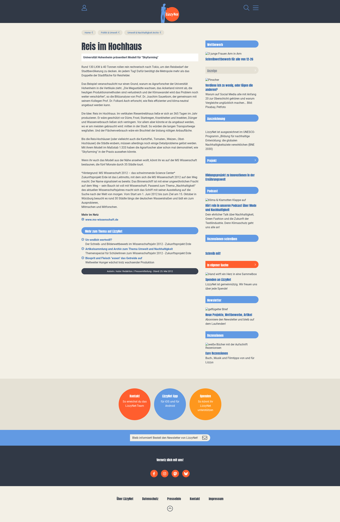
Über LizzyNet (125, 498)
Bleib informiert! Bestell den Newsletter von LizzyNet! (165, 437)
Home (88, 32)
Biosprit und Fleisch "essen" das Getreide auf (113, 258)
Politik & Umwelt (109, 32)
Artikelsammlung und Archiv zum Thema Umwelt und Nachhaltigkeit (129, 249)
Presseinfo (174, 498)
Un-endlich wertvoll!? (98, 239)
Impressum (216, 498)
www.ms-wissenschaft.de (101, 219)
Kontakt (195, 498)
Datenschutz (150, 498)
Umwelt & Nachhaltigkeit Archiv (143, 32)
